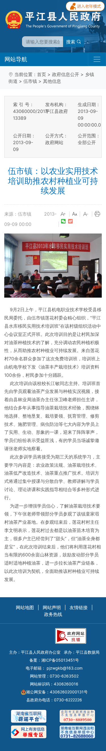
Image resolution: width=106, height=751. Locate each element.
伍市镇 (30, 81)
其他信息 (52, 81)
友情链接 (79, 607)
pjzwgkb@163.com (65, 668)
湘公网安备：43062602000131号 (57, 691)
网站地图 (25, 607)
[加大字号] (63, 214)
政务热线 (53, 614)
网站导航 (16, 59)
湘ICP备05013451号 (60, 660)
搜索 (71, 42)
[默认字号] (74, 214)
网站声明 (52, 607)
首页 (41, 74)
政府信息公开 (65, 74)
